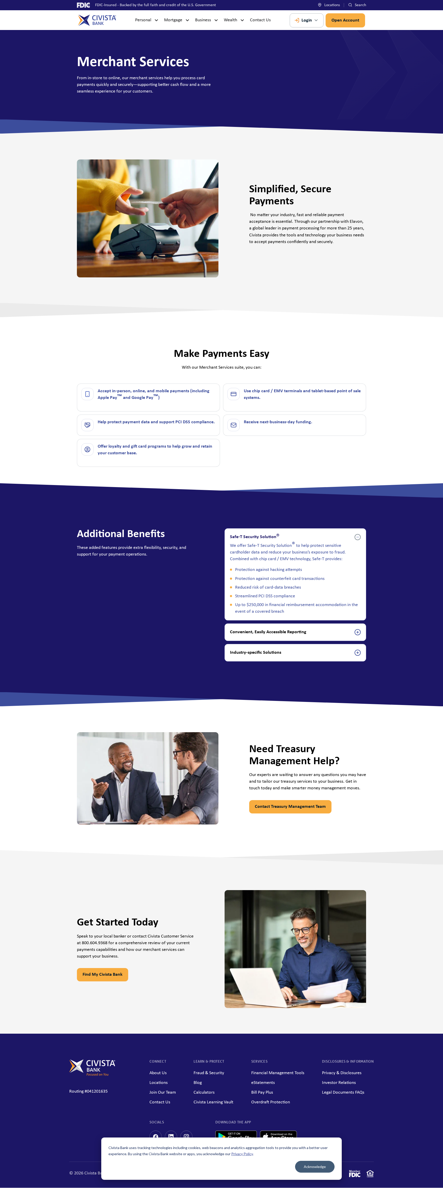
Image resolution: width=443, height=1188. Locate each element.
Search (360, 5)
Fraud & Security (209, 1073)
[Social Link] (155, 1137)
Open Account (345, 20)
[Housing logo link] (370, 1175)
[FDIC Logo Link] (354, 1175)
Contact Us (260, 20)
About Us (158, 1073)
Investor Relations (339, 1082)
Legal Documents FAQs (343, 1092)
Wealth (230, 20)
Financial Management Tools (277, 1073)
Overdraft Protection (270, 1102)
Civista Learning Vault (213, 1102)
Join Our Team (162, 1092)
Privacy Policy (242, 1154)
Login (306, 20)
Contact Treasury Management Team (290, 806)
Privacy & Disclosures (341, 1073)
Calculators (204, 1092)
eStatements (263, 1082)
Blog (198, 1082)
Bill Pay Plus (262, 1092)
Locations (331, 5)
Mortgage (173, 20)
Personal (143, 20)
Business (203, 20)
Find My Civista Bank (103, 974)
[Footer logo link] (92, 1074)
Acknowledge (315, 1166)
